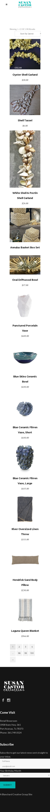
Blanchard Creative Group (15, 794)
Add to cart (25, 54)
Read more (25, 225)
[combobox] (27, 33)
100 (32, 653)
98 (19, 653)
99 (25, 653)
